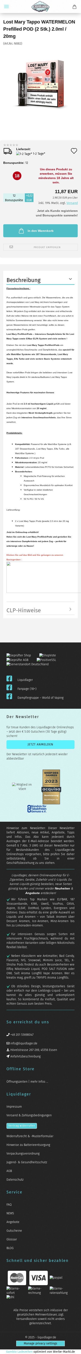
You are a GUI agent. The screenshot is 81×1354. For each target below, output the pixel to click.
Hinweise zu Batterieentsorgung (28, 1145)
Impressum (14, 1106)
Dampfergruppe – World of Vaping (40, 698)
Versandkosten (26, 1319)
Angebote (32, 893)
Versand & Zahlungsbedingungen (29, 1115)
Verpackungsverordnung (23, 1153)
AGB (9, 1171)
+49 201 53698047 (21, 1035)
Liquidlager (25, 680)
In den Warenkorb (41, 230)
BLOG (10, 1248)
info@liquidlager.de (23, 1043)
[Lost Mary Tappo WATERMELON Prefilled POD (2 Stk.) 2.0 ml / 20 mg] (40, 78)
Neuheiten (62, 888)
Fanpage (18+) (27, 689)
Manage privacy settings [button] (40, 1343)
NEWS (10, 1213)
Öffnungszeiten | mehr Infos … (27, 1082)
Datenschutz (15, 1179)
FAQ (9, 1204)
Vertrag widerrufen (21, 1125)
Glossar (11, 1239)
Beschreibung (23, 280)
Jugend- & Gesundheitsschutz (26, 1162)
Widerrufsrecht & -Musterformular (29, 1136)
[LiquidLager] (40, 6)
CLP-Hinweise (23, 610)
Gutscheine (14, 1231)
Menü (6, 6)
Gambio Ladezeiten (19, 1352)
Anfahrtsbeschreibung (25, 1056)
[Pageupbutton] (72, 1348)
